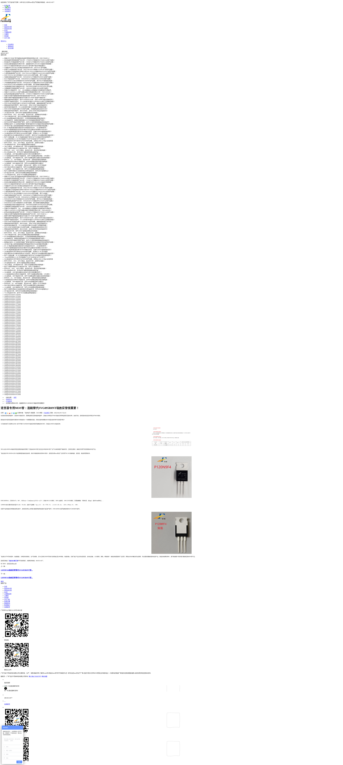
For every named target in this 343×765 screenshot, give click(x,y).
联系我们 (8, 9)
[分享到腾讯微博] (12, 413)
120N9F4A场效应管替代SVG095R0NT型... (17, 570)
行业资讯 (11, 44)
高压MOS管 (8, 28)
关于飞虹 (7, 38)
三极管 (6, 34)
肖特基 (6, 36)
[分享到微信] (16, 413)
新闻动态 (11, 46)
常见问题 (11, 48)
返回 (2, 581)
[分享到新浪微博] (10, 413)
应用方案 (7, 601)
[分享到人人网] (14, 413)
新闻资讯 (7, 603)
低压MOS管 (8, 27)
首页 (5, 25)
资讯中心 (3, 41)
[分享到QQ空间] (8, 413)
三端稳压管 (7, 32)
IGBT (6, 30)
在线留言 (8, 11)
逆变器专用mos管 (12, 563)
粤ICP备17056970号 (35, 676)
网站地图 (44, 676)
